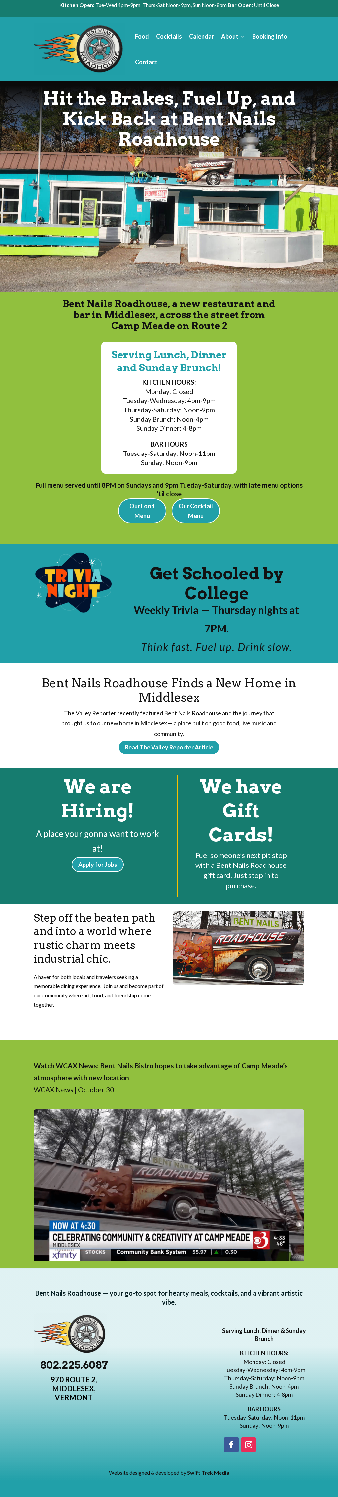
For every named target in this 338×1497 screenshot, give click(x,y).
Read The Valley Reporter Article (169, 747)
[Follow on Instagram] (248, 1444)
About (229, 36)
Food (142, 36)
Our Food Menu (142, 511)
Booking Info (269, 36)
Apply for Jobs (97, 864)
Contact (146, 62)
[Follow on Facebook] (231, 1444)
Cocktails (169, 36)
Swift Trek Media (208, 1472)
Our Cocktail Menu (196, 511)
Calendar (201, 36)
